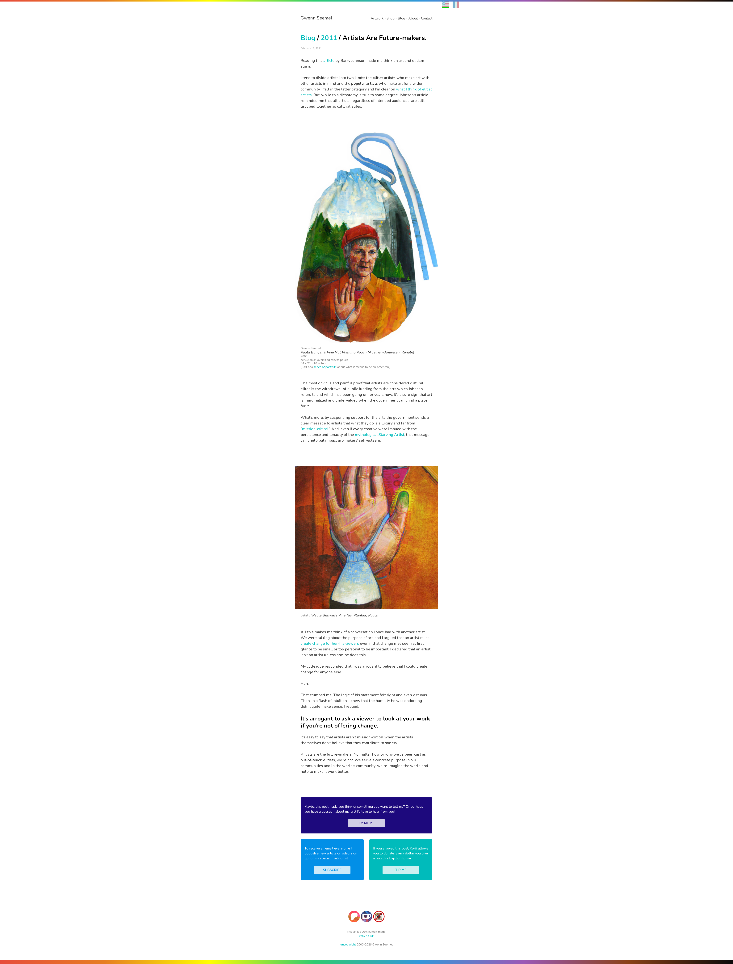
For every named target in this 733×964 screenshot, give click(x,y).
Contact (426, 18)
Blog (401, 18)
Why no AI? (366, 936)
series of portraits (325, 367)
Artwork (377, 18)
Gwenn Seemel (316, 18)
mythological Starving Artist (379, 434)
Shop (391, 18)
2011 (329, 37)
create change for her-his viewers (330, 643)
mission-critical (315, 429)
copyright (348, 944)
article (328, 60)
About (413, 18)
